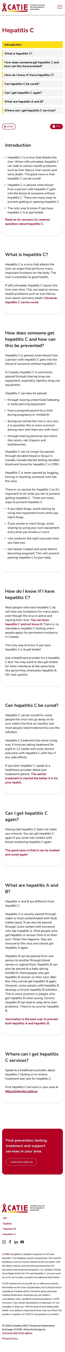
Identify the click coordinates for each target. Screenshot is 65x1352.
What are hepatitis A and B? (24, 101)
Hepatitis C (9, 1234)
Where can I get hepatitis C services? (30, 110)
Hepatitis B (9, 1229)
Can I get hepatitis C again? (23, 93)
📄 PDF (56, 126)
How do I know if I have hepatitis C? (29, 75)
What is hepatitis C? (18, 53)
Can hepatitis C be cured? (21, 84)
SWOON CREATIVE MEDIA (17, 1333)
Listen (10, 126)
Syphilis (7, 1223)
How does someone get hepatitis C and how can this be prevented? (31, 64)
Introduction (12, 45)
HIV (5, 1218)
